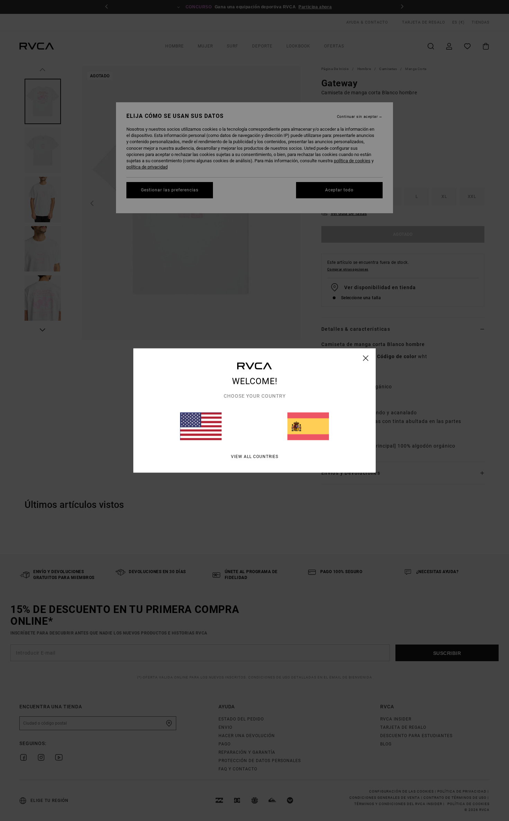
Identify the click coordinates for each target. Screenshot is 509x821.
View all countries (254, 456)
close (366, 358)
